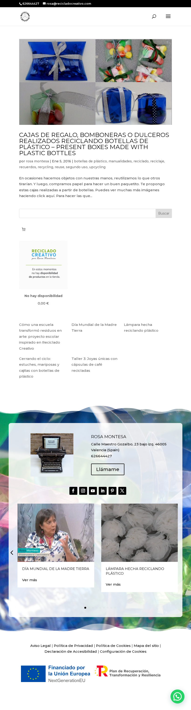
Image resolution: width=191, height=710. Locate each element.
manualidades (120, 161)
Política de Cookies (113, 645)
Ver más (29, 580)
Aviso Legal (40, 645)
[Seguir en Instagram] (83, 491)
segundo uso (77, 167)
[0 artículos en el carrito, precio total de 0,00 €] (23, 229)
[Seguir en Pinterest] (112, 491)
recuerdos (27, 167)
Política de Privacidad (73, 645)
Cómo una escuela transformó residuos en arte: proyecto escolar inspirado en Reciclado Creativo (40, 336)
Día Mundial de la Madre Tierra (55, 569)
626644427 (31, 3)
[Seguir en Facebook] (73, 491)
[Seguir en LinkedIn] (103, 491)
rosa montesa (37, 161)
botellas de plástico (90, 161)
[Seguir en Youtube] (93, 491)
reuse (59, 167)
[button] (11, 552)
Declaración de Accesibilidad (70, 651)
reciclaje (157, 161)
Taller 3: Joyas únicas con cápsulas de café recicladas (94, 364)
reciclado (141, 161)
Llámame (107, 469)
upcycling (97, 167)
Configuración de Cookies (123, 651)
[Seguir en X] (122, 491)
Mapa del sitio (146, 645)
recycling (45, 167)
